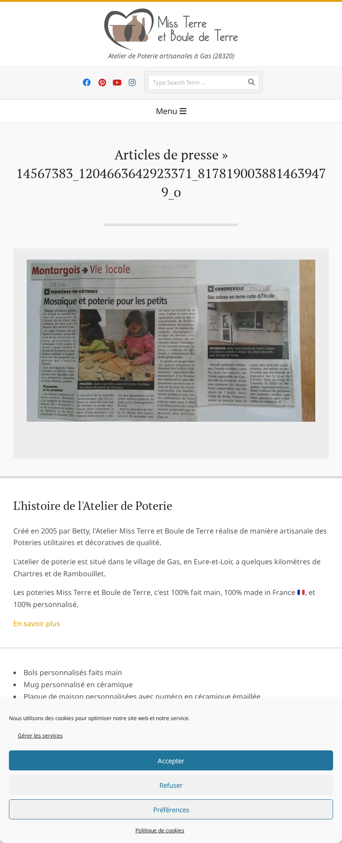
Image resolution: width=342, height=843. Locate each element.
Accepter (171, 760)
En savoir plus (36, 623)
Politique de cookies (159, 830)
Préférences (171, 809)
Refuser (171, 785)
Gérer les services (40, 735)
